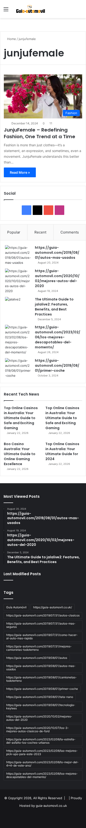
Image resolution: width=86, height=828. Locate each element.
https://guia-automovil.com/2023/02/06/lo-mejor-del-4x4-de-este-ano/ (42, 763)
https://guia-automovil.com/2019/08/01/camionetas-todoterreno (41, 679)
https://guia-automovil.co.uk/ (52, 607)
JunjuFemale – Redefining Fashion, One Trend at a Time (39, 133)
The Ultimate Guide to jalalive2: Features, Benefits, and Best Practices (54, 307)
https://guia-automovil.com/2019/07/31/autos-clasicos (43, 615)
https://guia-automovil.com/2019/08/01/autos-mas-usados (57, 252)
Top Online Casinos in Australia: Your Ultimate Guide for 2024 (62, 451)
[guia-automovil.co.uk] (31, 9)
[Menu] (6, 10)
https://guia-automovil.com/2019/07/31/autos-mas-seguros (40, 625)
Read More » (20, 172)
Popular (13, 232)
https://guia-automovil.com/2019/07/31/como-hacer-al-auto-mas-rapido (42, 636)
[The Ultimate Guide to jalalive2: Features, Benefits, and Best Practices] (18, 306)
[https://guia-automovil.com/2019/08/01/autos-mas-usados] (18, 255)
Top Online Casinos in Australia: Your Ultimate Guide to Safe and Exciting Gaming (21, 418)
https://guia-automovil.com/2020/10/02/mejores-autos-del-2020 (57, 278)
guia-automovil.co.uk (51, 806)
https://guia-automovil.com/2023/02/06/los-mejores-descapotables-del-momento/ (57, 337)
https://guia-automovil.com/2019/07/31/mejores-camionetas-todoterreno (39, 648)
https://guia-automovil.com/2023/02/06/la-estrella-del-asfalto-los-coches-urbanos (40, 740)
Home (11, 39)
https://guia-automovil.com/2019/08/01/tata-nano (39, 697)
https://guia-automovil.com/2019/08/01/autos (36, 658)
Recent (40, 232)
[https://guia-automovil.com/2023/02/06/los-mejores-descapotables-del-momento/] (18, 340)
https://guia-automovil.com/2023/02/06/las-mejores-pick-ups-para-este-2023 (42, 752)
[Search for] (80, 10)
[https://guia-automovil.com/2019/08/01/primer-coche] (18, 368)
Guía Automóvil (16, 607)
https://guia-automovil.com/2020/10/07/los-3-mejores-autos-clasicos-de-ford (37, 729)
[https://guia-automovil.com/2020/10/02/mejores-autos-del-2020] (18, 281)
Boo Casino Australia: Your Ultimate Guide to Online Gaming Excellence (19, 454)
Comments (69, 232)
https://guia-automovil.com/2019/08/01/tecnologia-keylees (40, 706)
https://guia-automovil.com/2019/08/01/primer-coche (57, 365)
